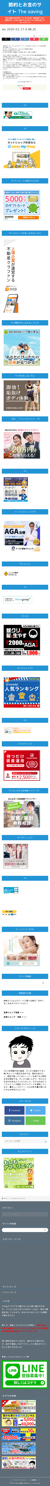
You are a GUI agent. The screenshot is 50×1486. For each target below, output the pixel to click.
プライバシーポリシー (20, 1480)
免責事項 (34, 1480)
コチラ (34, 1087)
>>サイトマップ (9, 1292)
